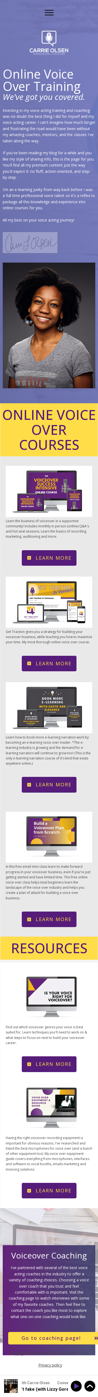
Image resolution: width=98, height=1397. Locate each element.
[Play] (77, 1386)
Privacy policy (50, 1365)
